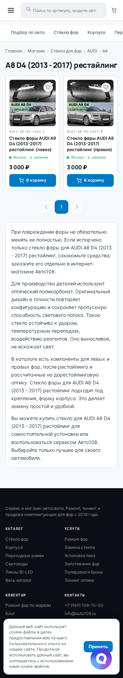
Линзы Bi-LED (19, 572)
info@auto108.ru (80, 613)
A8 (105, 50)
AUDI (92, 50)
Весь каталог (18, 580)
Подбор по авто (28, 32)
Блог (10, 613)
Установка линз (80, 555)
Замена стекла (80, 547)
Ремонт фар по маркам (28, 605)
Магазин (36, 50)
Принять (98, 646)
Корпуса (96, 32)
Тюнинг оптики (79, 580)
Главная (13, 50)
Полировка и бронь (84, 572)
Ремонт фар (76, 539)
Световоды (16, 563)
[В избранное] (48, 87)
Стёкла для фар (66, 50)
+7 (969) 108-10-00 (84, 605)
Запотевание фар (82, 563)
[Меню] (11, 10)
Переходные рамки (24, 555)
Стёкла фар (66, 32)
